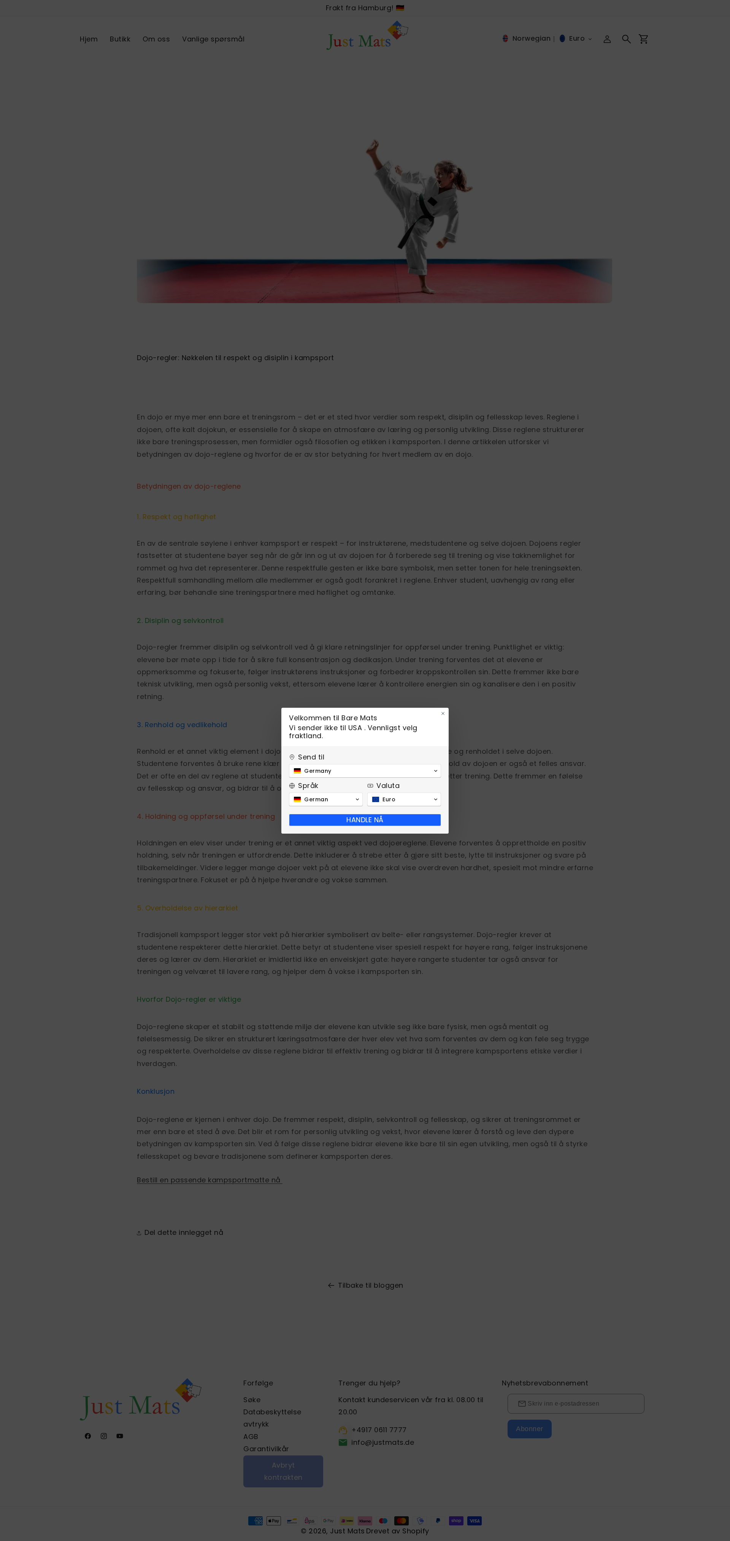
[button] (365, 771)
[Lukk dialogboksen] (443, 713)
